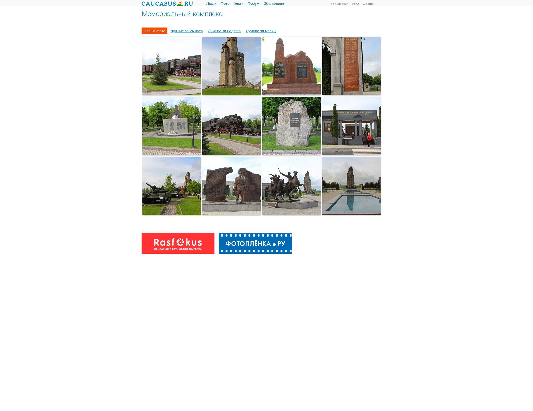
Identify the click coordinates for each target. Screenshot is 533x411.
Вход (355, 3)
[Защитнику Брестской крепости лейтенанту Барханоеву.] (232, 214)
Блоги (239, 3)
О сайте (368, 3)
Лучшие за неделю (224, 30)
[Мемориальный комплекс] (172, 93)
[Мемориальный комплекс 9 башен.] (351, 214)
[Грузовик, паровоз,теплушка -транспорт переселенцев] (232, 154)
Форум (253, 3)
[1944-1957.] (291, 154)
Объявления (274, 3)
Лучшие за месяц (261, 30)
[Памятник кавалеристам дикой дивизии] (291, 214)
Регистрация (339, 3)
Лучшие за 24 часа (187, 30)
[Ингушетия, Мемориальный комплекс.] (172, 214)
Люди (211, 3)
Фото (225, 3)
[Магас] (291, 93)
